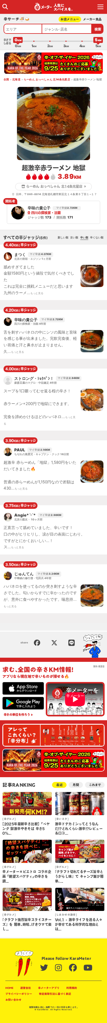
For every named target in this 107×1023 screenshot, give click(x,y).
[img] (5, 6)
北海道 (16, 79)
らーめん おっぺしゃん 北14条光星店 (47, 79)
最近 (59, 784)
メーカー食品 (92, 19)
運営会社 (25, 988)
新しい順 (63, 237)
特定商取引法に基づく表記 (55, 993)
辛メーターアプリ (48, 988)
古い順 (74, 237)
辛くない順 (96, 237)
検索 (98, 29)
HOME (9, 988)
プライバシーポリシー (18, 993)
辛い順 (84, 237)
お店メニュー (69, 19)
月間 (76, 784)
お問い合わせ (13, 999)
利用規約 (71, 988)
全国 (6, 79)
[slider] (18, 41)
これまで (95, 784)
